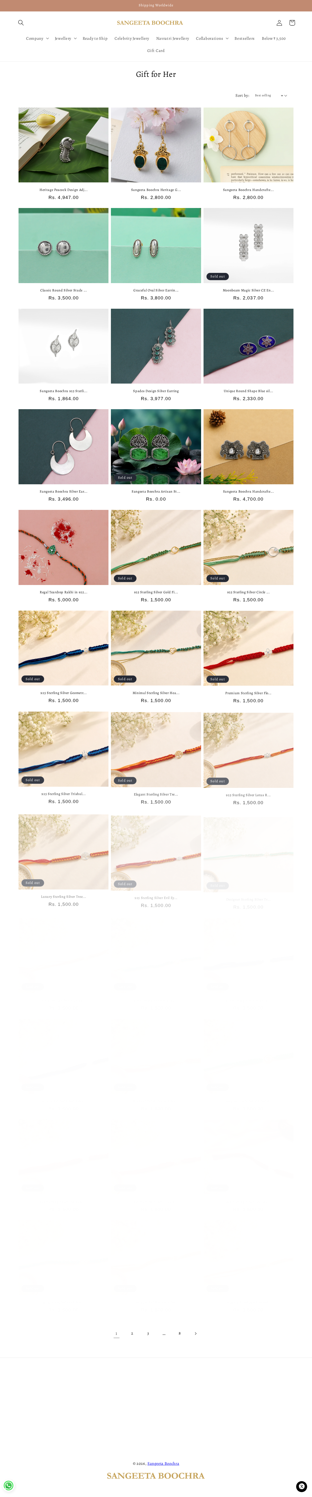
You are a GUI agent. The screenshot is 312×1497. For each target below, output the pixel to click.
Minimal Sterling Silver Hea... (156, 693)
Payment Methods (102, 1411)
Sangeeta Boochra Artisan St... (156, 491)
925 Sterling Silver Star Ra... (63, 994)
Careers (93, 1421)
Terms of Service (101, 1431)
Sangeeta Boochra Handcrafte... (248, 190)
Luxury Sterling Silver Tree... (63, 894)
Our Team (166, 1382)
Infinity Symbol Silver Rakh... (63, 1095)
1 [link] (116, 1333)
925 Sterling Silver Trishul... (63, 793)
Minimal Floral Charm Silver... (156, 1095)
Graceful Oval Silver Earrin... (156, 290)
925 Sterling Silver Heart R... (248, 994)
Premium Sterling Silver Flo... (248, 693)
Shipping (94, 1402)
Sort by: (242, 95)
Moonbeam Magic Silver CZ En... (248, 290)
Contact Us (25, 1372)
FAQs (91, 1372)
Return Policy (98, 1392)
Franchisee (25, 1392)
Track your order (29, 1421)
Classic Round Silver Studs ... (63, 290)
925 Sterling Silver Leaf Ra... (248, 1196)
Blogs (91, 1441)
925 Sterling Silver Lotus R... (248, 793)
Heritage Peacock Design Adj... (63, 190)
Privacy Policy (98, 1382)
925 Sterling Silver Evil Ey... (156, 894)
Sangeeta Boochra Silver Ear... (63, 491)
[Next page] (195, 1333)
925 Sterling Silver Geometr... (63, 693)
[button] (21, 22)
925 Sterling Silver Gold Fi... (156, 592)
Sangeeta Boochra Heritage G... (156, 190)
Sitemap (93, 1450)
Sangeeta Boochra (163, 1463)
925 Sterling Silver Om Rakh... (63, 1196)
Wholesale (24, 1402)
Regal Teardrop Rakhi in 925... (64, 592)
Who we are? (168, 1372)
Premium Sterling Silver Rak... (248, 1296)
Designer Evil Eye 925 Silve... (156, 1296)
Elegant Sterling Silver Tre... (156, 793)
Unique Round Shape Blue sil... (248, 391)
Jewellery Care (28, 1382)
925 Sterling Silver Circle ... (248, 592)
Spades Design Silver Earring (156, 391)
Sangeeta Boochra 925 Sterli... (63, 391)
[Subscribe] (290, 1424)
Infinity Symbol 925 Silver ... (63, 1296)
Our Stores (24, 1411)
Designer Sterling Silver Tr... (248, 894)
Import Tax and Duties (35, 1431)
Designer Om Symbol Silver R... (248, 1095)
